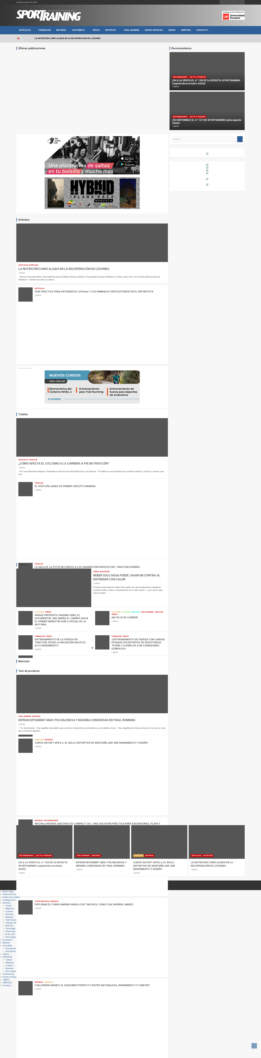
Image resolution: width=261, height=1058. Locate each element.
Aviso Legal (8, 891)
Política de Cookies (11, 897)
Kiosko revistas (154, 30)
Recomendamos (180, 77)
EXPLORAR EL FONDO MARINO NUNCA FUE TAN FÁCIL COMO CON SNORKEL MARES (84, 904)
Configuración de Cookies (14, 900)
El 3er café (10, 934)
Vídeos (96, 30)
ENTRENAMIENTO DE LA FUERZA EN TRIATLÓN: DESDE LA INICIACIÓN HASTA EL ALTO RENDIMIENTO (60, 642)
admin (176, 86)
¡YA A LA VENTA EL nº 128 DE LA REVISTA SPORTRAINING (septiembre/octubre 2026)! (206, 82)
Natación (135, 612)
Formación (44, 30)
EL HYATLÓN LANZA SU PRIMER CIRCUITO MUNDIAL (65, 486)
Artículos (25, 30)
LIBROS (171, 30)
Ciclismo (126, 612)
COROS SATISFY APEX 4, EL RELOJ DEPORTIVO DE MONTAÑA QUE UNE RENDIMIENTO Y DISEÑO (91, 742)
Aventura (39, 740)
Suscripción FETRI (13, 951)
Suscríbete (78, 30)
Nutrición (33, 265)
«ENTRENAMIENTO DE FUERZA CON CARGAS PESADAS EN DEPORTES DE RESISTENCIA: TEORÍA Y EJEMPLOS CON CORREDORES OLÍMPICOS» (138, 644)
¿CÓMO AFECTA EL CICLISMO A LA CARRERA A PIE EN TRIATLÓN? (63, 463)
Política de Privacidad (12, 894)
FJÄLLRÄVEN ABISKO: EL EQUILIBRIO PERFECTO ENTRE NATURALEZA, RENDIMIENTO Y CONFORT (92, 985)
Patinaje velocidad (13, 923)
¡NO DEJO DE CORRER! (124, 617)
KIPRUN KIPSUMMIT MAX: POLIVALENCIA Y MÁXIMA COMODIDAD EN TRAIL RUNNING (76, 720)
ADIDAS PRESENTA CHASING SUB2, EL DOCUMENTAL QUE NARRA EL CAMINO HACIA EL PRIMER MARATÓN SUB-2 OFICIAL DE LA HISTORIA (61, 620)
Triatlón (33, 460)
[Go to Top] (254, 1046)
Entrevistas (10, 931)
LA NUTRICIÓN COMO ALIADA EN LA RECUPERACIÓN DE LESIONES (63, 269)
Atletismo (39, 612)
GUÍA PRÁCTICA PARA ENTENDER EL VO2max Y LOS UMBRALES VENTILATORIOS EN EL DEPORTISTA (94, 291)
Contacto (202, 30)
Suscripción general (14, 948)
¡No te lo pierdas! (198, 77)
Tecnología (10, 928)
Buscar (240, 139)
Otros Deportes (42, 901)
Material (61, 30)
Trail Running (131, 30)
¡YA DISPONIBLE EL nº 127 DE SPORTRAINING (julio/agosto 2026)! (206, 121)
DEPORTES (110, 30)
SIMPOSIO (186, 30)
